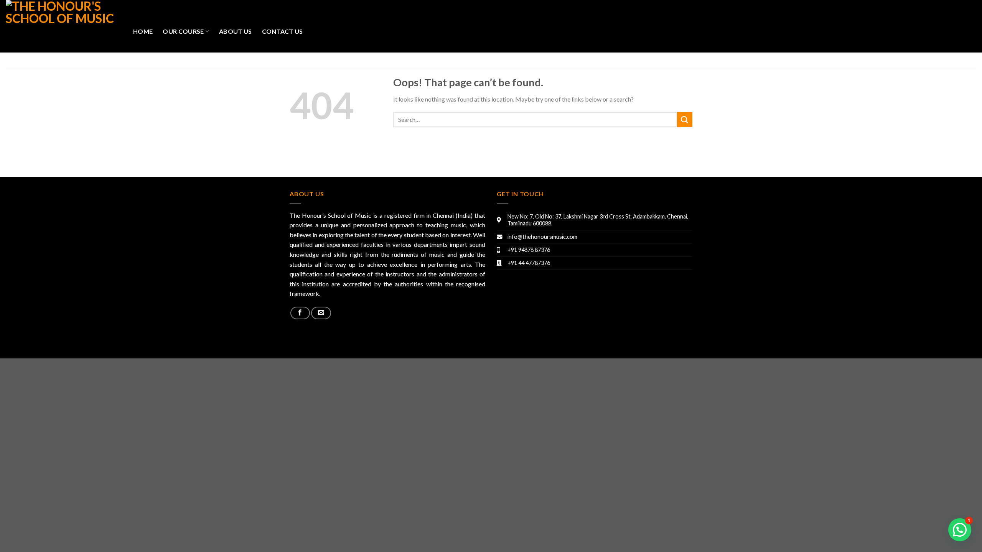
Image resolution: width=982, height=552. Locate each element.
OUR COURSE (183, 31)
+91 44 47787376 (528, 263)
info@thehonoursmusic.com (542, 236)
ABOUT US (235, 31)
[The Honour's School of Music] (64, 26)
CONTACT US (282, 31)
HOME (143, 31)
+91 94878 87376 (528, 249)
